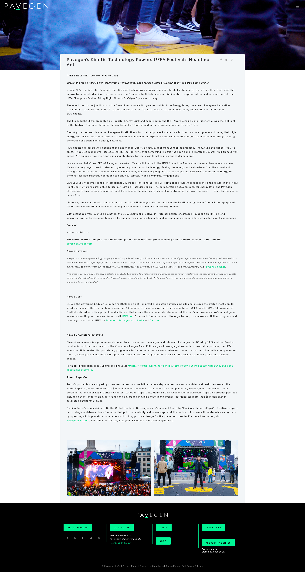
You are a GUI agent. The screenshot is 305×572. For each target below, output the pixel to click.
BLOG (163, 541)
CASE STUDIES (213, 527)
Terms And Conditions (152, 566)
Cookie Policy (173, 566)
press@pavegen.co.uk (213, 551)
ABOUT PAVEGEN (78, 527)
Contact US (122, 527)
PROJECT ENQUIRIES (218, 542)
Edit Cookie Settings (192, 566)
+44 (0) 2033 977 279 (120, 543)
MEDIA (164, 527)
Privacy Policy (130, 566)
